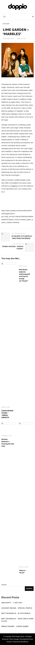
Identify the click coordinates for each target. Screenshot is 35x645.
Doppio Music (20, 636)
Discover (6, 23)
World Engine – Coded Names (15, 626)
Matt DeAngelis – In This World (16, 613)
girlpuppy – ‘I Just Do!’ (11, 603)
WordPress (24, 642)
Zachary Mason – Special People (16, 608)
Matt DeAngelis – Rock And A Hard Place (17, 620)
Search (4, 585)
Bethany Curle (9, 38)
